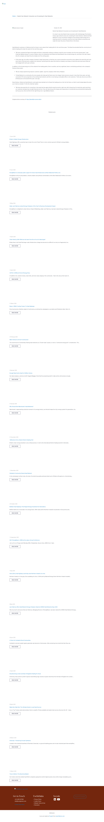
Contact (100, 3)
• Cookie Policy (37, 801)
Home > (14, 16)
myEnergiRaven (92, 3)
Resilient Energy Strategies (28, 3)
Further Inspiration (72, 3)
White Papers (60, 3)
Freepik (51, 816)
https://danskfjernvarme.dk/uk (33, 99)
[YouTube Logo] (58, 799)
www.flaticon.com (60, 816)
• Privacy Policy (37, 799)
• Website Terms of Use (39, 803)
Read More (15, 145)
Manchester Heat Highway (47, 3)
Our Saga (15, 3)
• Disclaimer (36, 805)
